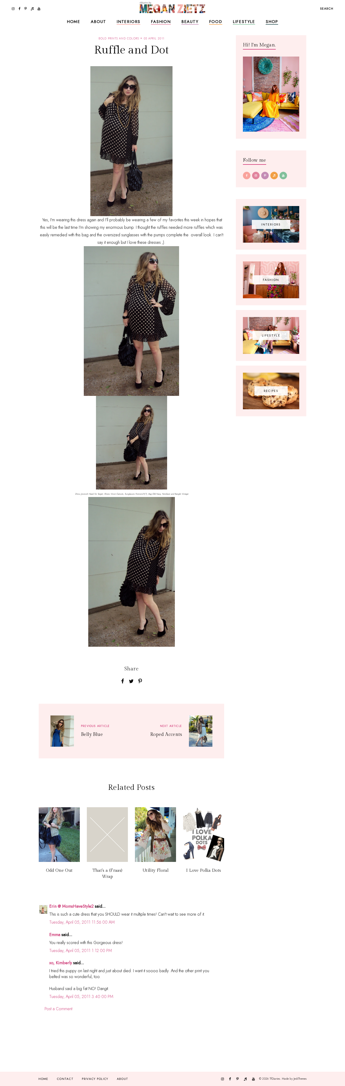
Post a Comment (58, 1009)
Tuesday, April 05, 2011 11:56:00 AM (82, 922)
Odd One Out (59, 870)
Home (73, 21)
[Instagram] (256, 175)
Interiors (128, 21)
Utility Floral (155, 870)
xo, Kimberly (60, 963)
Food (215, 21)
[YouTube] (283, 175)
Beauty (190, 21)
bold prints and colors (119, 38)
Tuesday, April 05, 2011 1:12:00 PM (80, 951)
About (98, 21)
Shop (272, 21)
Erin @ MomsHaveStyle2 (71, 906)
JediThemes (300, 1079)
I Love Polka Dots (203, 870)
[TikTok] (274, 175)
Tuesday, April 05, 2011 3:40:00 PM (81, 997)
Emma (54, 935)
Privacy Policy (95, 1079)
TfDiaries (275, 1079)
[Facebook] (246, 175)
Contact (65, 1079)
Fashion (161, 21)
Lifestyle (244, 21)
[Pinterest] (265, 175)
